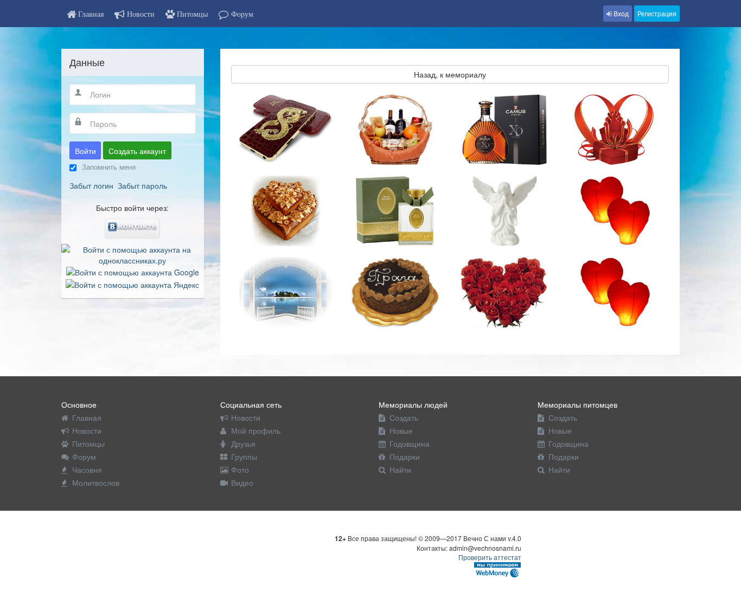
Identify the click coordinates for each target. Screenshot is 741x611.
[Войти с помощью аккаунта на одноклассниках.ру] (132, 253)
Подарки (404, 456)
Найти (400, 469)
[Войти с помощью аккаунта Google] (132, 271)
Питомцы (88, 443)
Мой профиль (255, 430)
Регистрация (656, 13)
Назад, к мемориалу (450, 74)
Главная (86, 417)
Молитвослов (95, 482)
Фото (240, 469)
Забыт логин (91, 185)
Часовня (87, 469)
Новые (401, 430)
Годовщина (409, 443)
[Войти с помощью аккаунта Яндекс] (132, 283)
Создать (403, 417)
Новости (86, 430)
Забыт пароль (142, 185)
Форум (84, 456)
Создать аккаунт (137, 150)
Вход (620, 13)
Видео (242, 482)
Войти (85, 150)
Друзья (243, 443)
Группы (244, 456)
